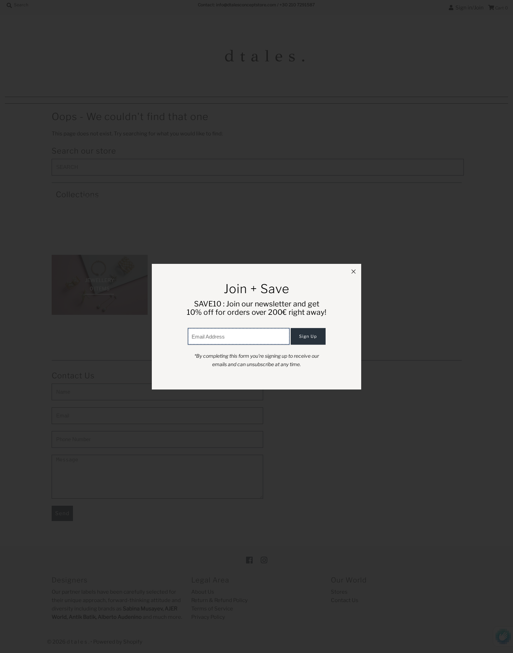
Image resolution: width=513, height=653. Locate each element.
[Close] (353, 271)
